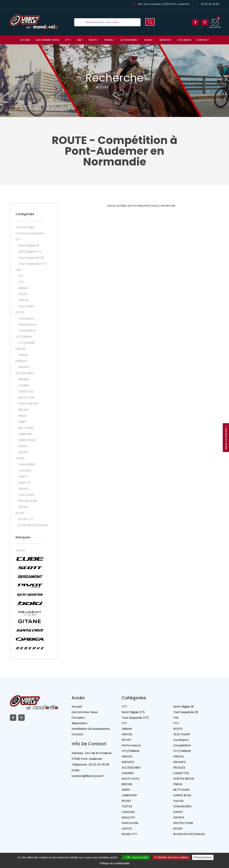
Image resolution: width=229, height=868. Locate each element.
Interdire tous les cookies (172, 857)
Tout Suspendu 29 (31, 257)
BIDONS (23, 409)
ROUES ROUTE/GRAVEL (33, 525)
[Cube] (30, 558)
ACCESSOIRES (129, 40)
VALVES (23, 452)
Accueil (25, 40)
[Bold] (30, 603)
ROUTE (93, 40)
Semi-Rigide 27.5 (29, 251)
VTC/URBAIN (24, 336)
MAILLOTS (24, 482)
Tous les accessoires (30, 233)
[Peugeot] (30, 612)
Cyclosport (26, 318)
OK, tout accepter (137, 857)
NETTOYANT (26, 428)
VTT (67, 40)
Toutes (20, 550)
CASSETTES (25, 391)
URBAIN (23, 288)
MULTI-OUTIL (26, 397)
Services (165, 40)
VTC (21, 282)
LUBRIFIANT (25, 434)
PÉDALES (23, 379)
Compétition (27, 330)
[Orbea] (30, 639)
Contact (202, 40)
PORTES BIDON (28, 403)
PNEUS (22, 415)
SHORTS (23, 488)
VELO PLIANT (26, 306)
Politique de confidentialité (115, 863)
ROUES (148, 40)
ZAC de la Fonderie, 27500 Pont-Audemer (163, 4)
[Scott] (30, 567)
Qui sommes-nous (47, 40)
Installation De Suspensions (91, 729)
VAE (79, 40)
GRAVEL (109, 40)
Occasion (184, 40)
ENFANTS (21, 361)
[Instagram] (204, 22)
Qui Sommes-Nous (85, 712)
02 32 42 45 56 (210, 4)
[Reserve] (30, 648)
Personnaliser (203, 857)
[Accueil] (34, 22)
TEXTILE (20, 458)
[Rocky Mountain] (30, 594)
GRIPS (22, 421)
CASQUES (24, 470)
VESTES (23, 507)
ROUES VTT (25, 519)
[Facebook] (195, 22)
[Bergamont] (30, 576)
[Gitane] (30, 621)
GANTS (23, 476)
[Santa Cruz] (30, 630)
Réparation (79, 723)
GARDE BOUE (26, 440)
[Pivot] (30, 585)
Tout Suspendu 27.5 (32, 263)
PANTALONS (26, 494)
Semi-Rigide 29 (28, 245)
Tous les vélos (25, 227)
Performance (27, 324)
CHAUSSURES (27, 464)
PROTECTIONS (27, 501)
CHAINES (24, 385)
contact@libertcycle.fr (88, 776)
